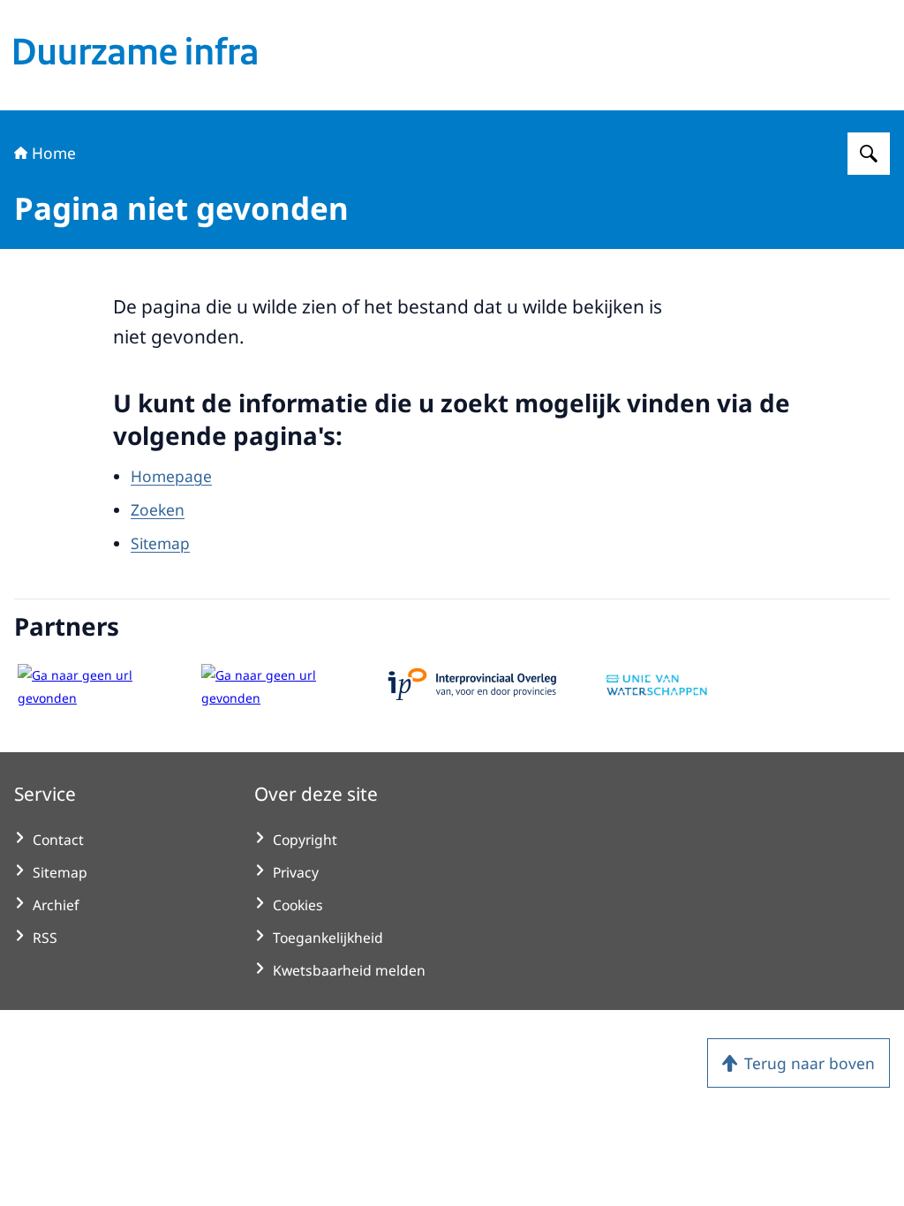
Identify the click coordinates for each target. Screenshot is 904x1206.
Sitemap (160, 543)
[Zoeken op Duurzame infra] (869, 153)
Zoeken (158, 509)
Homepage (171, 475)
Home (54, 152)
